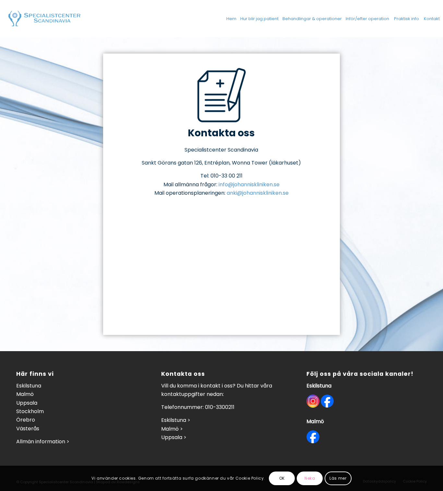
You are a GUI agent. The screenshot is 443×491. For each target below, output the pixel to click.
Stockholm (30, 411)
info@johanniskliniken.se (249, 184)
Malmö (25, 394)
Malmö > (172, 429)
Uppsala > (173, 437)
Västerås (27, 428)
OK (282, 478)
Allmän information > (42, 441)
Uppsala (26, 403)
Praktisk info (406, 19)
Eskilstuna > (175, 420)
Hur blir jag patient (259, 19)
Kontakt (432, 19)
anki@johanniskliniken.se (258, 193)
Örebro (25, 419)
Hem (231, 19)
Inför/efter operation (367, 19)
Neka (310, 478)
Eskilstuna (28, 385)
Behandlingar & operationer (312, 19)
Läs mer (337, 478)
